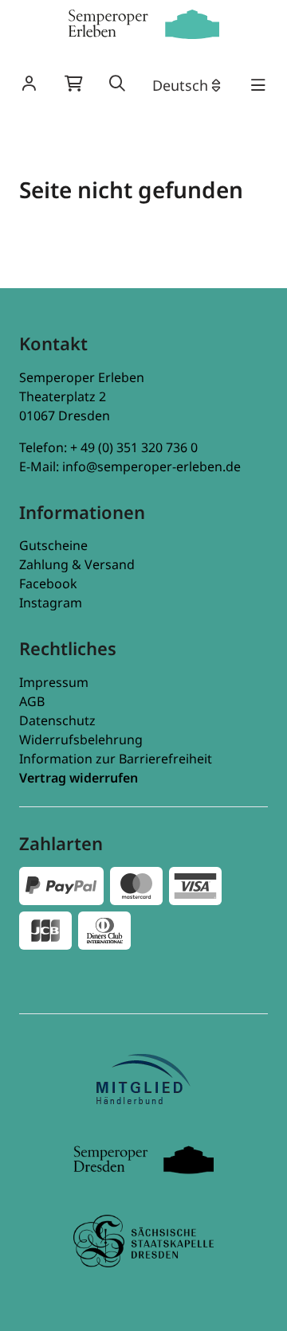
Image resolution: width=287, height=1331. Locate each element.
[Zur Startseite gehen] (143, 24)
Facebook (48, 583)
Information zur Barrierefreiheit (115, 758)
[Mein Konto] (28, 85)
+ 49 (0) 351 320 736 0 (134, 447)
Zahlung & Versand (77, 564)
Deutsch (180, 85)
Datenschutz (57, 720)
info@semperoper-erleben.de (151, 466)
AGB (32, 701)
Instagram (50, 602)
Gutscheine (53, 545)
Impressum (53, 682)
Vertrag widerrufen (78, 777)
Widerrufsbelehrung (81, 739)
